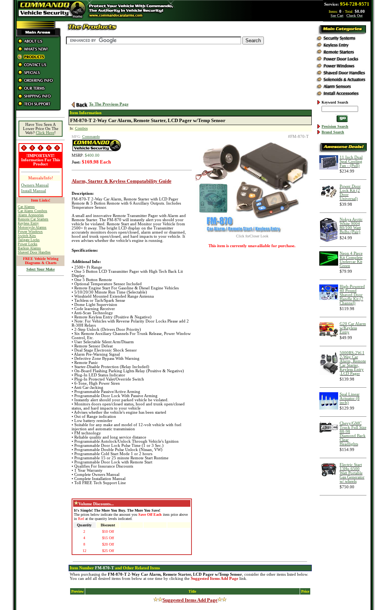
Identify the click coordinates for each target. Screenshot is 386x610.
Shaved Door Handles (34, 252)
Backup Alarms (29, 248)
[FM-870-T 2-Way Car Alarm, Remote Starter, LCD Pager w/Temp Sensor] (252, 233)
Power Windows (30, 231)
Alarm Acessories (31, 215)
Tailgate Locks (29, 240)
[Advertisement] (40, 393)
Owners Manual (35, 185)
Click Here (45, 133)
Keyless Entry (28, 223)
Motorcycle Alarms (32, 227)
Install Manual (33, 191)
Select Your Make (40, 269)
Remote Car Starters (33, 219)
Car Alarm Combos (32, 211)
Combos (81, 128)
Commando (91, 137)
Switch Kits (27, 236)
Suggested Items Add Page (190, 600)
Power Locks (27, 244)
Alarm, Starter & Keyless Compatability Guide (122, 181)
